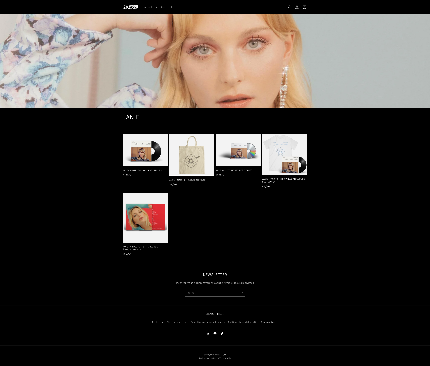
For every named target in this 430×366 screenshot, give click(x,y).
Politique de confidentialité (243, 321)
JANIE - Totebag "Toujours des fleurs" (187, 179)
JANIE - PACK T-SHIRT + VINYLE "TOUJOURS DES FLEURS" (283, 180)
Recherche (157, 321)
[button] (289, 7)
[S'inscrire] (241, 293)
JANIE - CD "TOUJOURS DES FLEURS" (234, 170)
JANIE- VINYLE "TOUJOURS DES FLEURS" (143, 170)
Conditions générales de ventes (208, 321)
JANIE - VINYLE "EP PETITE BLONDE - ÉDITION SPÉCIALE (141, 248)
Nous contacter (269, 321)
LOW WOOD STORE (218, 355)
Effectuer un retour (177, 321)
